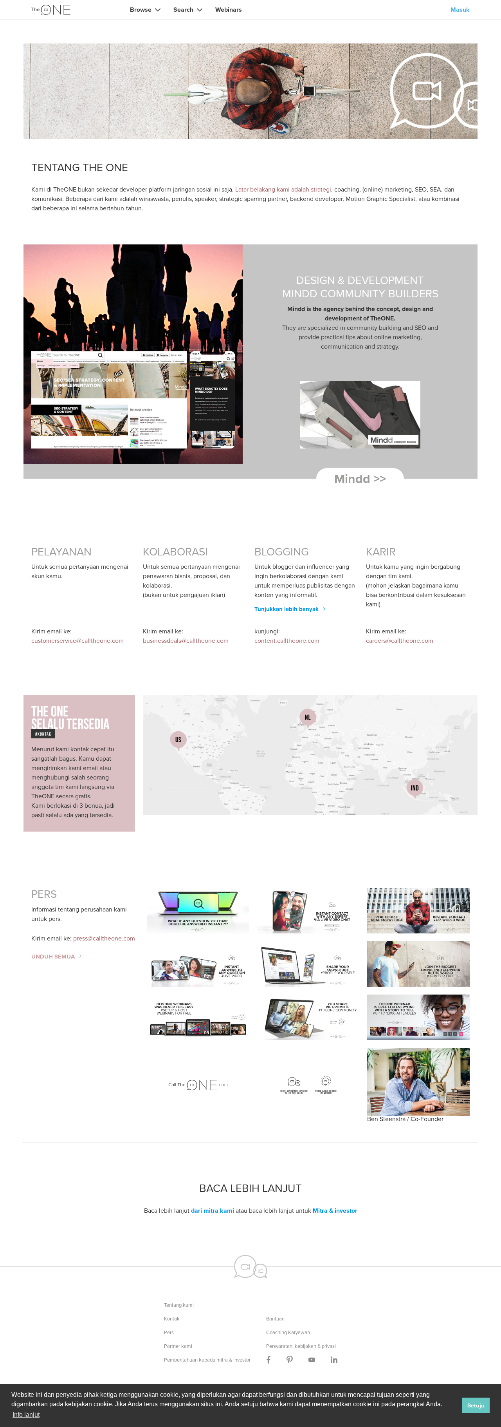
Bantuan (275, 1318)
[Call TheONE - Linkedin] (334, 1360)
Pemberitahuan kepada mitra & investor (207, 1360)
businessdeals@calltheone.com (186, 640)
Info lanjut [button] (26, 1414)
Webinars (228, 9)
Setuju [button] (476, 1405)
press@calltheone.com (104, 938)
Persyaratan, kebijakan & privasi (301, 1346)
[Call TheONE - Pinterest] (290, 1360)
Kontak (172, 1318)
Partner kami (178, 1346)
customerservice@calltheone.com (77, 640)
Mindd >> (360, 478)
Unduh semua (53, 956)
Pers (169, 1332)
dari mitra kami (212, 1210)
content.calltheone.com (286, 640)
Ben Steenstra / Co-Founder (405, 1118)
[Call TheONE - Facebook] (268, 1360)
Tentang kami (179, 1305)
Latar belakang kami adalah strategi (283, 189)
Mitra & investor (335, 1210)
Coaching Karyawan (288, 1332)
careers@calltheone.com (399, 640)
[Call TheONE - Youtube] (311, 1360)
